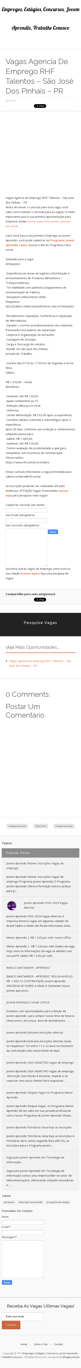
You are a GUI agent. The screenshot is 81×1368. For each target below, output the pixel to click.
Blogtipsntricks (71, 1357)
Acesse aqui (29, 573)
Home (24, 1344)
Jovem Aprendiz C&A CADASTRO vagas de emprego (40, 1062)
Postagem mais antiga (64, 826)
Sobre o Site (41, 1344)
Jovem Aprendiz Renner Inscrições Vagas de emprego (35, 865)
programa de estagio (58, 1202)
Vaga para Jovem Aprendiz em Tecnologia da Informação (35, 1159)
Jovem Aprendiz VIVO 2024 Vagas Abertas (46, 905)
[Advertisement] (40, 154)
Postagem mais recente (17, 826)
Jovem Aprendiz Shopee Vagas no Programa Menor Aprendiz (39, 1095)
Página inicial (41, 826)
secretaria (9, 1202)
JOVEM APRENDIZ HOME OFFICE (28, 1002)
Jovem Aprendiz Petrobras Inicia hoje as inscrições (39, 1127)
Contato (58, 1344)
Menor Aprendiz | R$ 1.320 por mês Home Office (38, 937)
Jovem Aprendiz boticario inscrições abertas (34, 1032)
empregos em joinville (30, 1202)
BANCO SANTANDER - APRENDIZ (28, 967)
